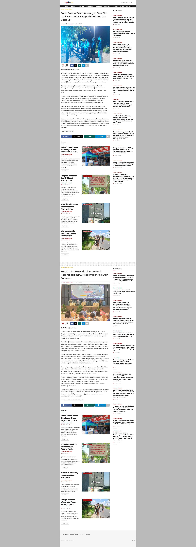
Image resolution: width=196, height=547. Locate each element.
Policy (76, 534)
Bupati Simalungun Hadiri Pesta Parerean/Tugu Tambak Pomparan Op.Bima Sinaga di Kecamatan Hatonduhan (123, 104)
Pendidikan (89, 6)
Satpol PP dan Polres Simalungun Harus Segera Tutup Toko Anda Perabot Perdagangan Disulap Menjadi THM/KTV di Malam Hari (124, 20)
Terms (81, 534)
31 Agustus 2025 (117, 155)
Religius (115, 6)
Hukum (122, 6)
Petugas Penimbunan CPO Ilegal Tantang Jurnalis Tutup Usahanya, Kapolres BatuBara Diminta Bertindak (123, 150)
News (66, 6)
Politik (73, 6)
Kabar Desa (98, 6)
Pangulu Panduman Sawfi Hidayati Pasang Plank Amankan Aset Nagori (70, 179)
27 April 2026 (65, 156)
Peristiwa (81, 6)
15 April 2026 (65, 184)
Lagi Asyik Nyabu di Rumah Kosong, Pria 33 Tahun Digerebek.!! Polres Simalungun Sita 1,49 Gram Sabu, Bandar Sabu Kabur (123, 119)
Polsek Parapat (69, 131)
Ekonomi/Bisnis (68, 9)
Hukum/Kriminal (87, 176)
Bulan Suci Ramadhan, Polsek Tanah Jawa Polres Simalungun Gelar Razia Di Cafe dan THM (123, 76)
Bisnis (128, 6)
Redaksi (72, 534)
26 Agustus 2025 (118, 183)
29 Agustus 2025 (118, 167)
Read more (65, 170)
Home (62, 9)
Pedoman (87, 534)
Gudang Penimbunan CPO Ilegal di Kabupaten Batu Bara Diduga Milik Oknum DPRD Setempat (123, 164)
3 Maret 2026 (65, 213)
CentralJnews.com (67, 24)
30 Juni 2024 (78, 24)
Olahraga (107, 6)
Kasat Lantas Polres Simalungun (74, 400)
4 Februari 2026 (117, 125)
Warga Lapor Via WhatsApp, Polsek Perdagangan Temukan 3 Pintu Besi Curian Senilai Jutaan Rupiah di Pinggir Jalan (123, 62)
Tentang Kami (64, 534)
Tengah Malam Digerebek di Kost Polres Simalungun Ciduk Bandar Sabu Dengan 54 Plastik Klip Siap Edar (124, 89)
